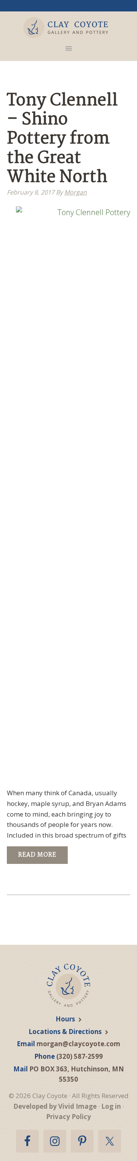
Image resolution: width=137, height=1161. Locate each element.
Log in (111, 1106)
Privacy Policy (68, 1116)
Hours (65, 1019)
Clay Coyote (65, 27)
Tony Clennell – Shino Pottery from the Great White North (62, 139)
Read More (37, 855)
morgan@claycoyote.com (78, 1043)
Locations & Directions (65, 1031)
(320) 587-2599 (79, 1056)
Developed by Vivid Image (55, 1106)
